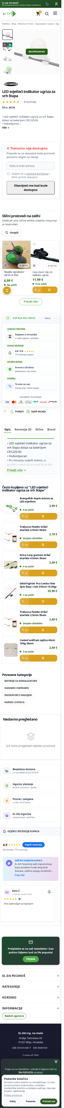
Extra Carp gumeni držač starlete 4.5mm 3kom (35, 556)
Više (4, 127)
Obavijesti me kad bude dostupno (30, 188)
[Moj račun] (56, 4)
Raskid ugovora (14, 1016)
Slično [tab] (39, 429)
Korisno (9, 997)
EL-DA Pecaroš (13, 976)
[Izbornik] (55, 14)
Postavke (30, 1101)
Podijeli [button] (19, 411)
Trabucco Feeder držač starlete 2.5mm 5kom (33, 613)
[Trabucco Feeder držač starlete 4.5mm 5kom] (11, 536)
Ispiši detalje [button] (38, 411)
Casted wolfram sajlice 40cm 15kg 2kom (37, 641)
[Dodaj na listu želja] (5, 244)
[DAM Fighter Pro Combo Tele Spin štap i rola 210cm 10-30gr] (11, 593)
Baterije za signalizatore (20, 681)
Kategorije (11, 987)
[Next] (54, 52)
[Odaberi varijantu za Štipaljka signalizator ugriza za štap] (7, 290)
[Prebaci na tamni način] (47, 4)
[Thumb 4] (7, 71)
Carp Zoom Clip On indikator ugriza (42, 274)
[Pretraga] (46, 13)
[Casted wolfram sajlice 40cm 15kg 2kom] (11, 650)
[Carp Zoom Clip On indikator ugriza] (45, 255)
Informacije (12, 1008)
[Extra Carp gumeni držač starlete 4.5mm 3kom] (11, 565)
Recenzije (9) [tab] (23, 429)
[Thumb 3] (7, 58)
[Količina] (36, 290)
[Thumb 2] (7, 46)
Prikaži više (31, 301)
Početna (6, 23)
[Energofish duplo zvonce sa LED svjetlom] (11, 508)
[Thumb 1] (7, 34)
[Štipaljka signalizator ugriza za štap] (16, 255)
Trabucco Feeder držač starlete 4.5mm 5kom (33, 528)
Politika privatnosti (13, 1095)
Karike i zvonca (14, 702)
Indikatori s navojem (18, 695)
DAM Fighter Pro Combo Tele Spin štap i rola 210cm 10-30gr (38, 585)
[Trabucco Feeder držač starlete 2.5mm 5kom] (11, 621)
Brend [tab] (51, 429)
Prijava (30, 959)
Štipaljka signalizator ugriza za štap (14, 273)
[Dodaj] (44, 290)
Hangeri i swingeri (16, 688)
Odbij (13, 1101)
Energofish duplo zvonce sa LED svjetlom (36, 499)
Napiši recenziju (33, 844)
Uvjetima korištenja (37, 173)
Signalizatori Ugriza (45, 23)
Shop (14, 23)
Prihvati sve (48, 1101)
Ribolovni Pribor (26, 23)
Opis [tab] (7, 429)
